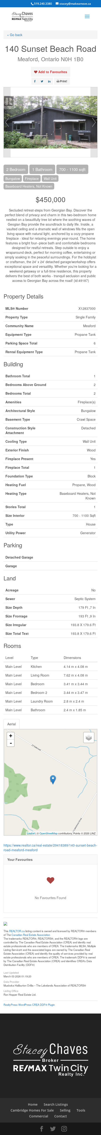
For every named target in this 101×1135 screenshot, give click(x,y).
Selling (65, 1110)
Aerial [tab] (11, 724)
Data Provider (11, 981)
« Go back (14, 34)
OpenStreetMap (48, 833)
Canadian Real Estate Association (31, 935)
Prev (7, 122)
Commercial (38, 1116)
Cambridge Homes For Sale (32, 1110)
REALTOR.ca (17, 931)
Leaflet (31, 833)
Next (93, 122)
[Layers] (89, 737)
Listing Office (11, 990)
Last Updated (11, 972)
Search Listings (56, 1104)
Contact (60, 1116)
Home (33, 1104)
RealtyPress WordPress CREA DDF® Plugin (29, 1004)
